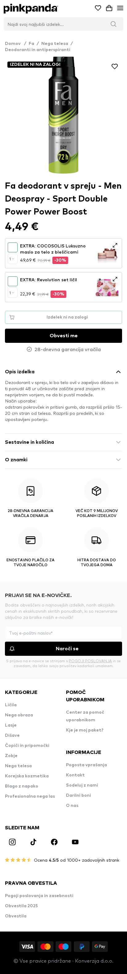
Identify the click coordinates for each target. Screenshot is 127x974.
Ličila (11, 705)
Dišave (12, 735)
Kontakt (75, 775)
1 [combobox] (10, 258)
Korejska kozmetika (27, 776)
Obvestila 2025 (21, 906)
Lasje (11, 725)
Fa (31, 44)
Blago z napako (21, 786)
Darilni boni (78, 795)
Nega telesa (54, 44)
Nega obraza (19, 715)
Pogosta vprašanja (86, 765)
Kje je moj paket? (85, 730)
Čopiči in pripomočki (27, 746)
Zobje (11, 756)
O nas (72, 806)
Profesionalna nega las (30, 796)
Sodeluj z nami (82, 785)
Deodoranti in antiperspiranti (37, 50)
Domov (15, 44)
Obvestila (16, 916)
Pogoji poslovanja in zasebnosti (39, 896)
